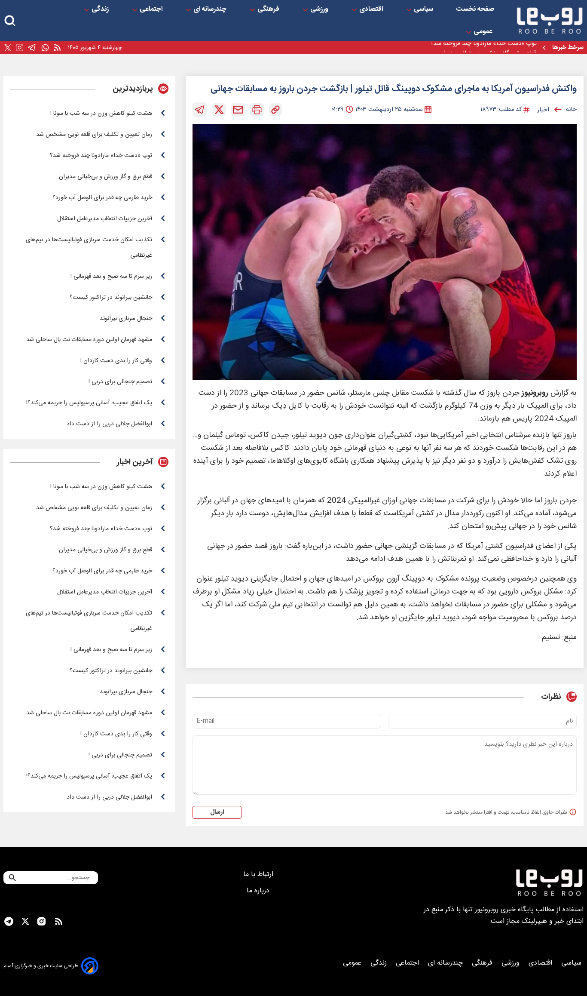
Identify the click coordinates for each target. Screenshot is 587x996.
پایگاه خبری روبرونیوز (504, 910)
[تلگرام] (32, 48)
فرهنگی (269, 9)
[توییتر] (7, 47)
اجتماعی (152, 9)
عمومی (484, 31)
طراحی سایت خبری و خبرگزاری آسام (40, 966)
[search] (9, 21)
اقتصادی (372, 9)
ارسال (217, 812)
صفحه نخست (475, 9)
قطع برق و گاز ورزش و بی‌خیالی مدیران (488, 48)
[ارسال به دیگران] (238, 110)
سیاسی (424, 9)
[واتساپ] (45, 48)
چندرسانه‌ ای (210, 9)
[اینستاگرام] (19, 47)
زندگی (101, 9)
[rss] (57, 48)
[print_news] (257, 110)
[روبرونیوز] (550, 20)
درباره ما (259, 891)
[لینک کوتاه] (275, 109)
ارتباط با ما (259, 874)
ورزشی (320, 9)
